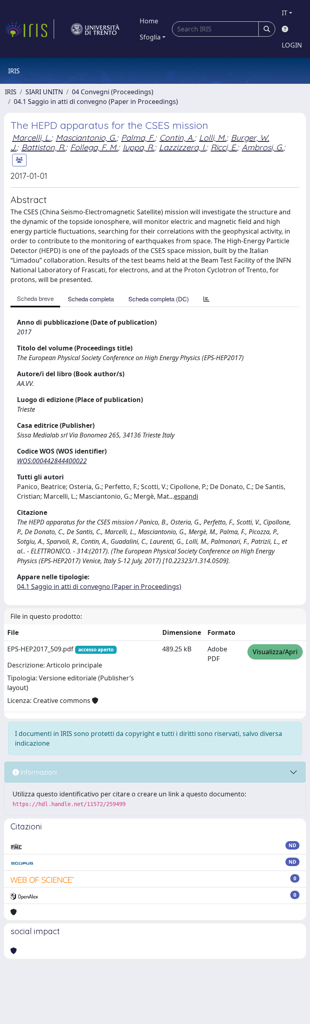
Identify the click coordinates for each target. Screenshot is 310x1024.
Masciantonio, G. (86, 138)
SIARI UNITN (44, 91)
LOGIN (292, 45)
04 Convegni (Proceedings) (112, 91)
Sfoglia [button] (150, 37)
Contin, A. (176, 138)
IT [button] (284, 12)
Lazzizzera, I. (182, 147)
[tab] (206, 299)
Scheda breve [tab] (35, 298)
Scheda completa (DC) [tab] (158, 298)
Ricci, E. (224, 147)
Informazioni (38, 772)
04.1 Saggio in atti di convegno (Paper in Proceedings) (96, 101)
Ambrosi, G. (262, 147)
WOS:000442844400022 (52, 460)
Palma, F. (138, 138)
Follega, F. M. (94, 147)
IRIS (11, 91)
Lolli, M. (212, 138)
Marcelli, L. (31, 138)
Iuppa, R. (138, 147)
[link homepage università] (95, 29)
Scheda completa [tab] (91, 298)
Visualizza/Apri (275, 651)
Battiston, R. (43, 147)
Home (149, 21)
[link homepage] (29, 29)
